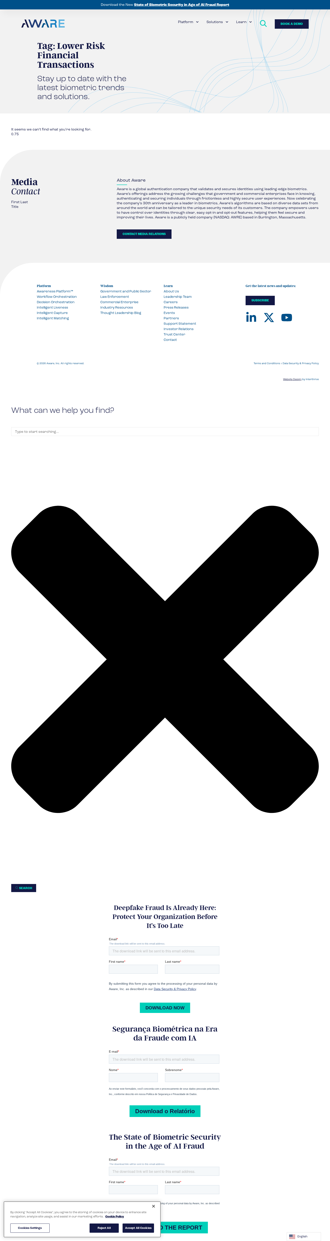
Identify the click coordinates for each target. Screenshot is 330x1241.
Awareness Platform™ (55, 291)
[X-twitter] (269, 317)
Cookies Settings (30, 1228)
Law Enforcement (114, 297)
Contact (170, 340)
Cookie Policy (114, 1217)
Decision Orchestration (56, 302)
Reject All (104, 1228)
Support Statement (180, 324)
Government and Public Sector (125, 291)
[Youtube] (286, 317)
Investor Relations (179, 329)
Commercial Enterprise (119, 302)
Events (169, 313)
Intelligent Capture (52, 313)
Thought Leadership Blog (120, 313)
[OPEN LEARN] (250, 22)
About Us (171, 291)
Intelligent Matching (53, 318)
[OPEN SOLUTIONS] (227, 22)
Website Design (292, 379)
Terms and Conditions (267, 363)
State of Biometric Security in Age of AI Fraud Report (181, 4)
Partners (171, 318)
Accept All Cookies (138, 1228)
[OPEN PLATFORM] (197, 22)
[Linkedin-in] (251, 317)
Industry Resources (116, 307)
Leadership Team (178, 297)
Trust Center (174, 334)
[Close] (153, 1206)
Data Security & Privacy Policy (301, 363)
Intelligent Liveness (52, 307)
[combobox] (165, 431)
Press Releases (176, 307)
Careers (171, 302)
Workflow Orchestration (57, 297)
